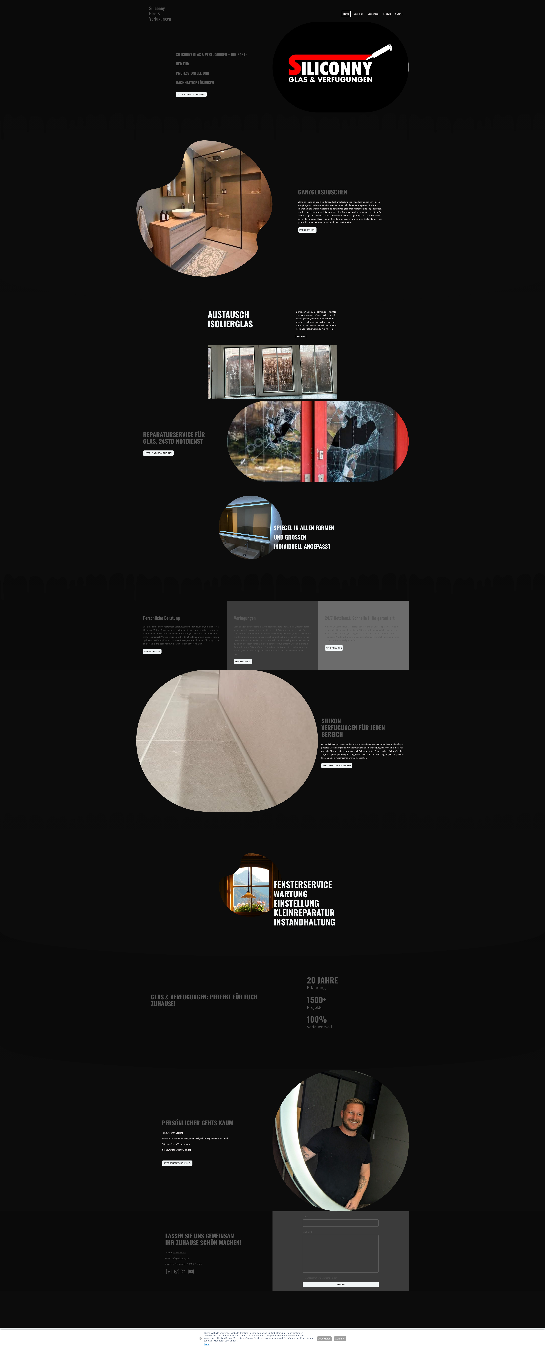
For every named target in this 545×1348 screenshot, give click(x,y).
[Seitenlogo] (161, 24)
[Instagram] (176, 1271)
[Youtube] (191, 1271)
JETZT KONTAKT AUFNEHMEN (191, 94)
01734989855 (179, 1252)
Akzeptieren (324, 1339)
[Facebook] (168, 1271)
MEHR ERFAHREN (307, 229)
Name (306, 1216)
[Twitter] (183, 1271)
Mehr (206, 1344)
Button (301, 336)
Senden (341, 1284)
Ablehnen (340, 1339)
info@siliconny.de (180, 1258)
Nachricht (307, 1231)
